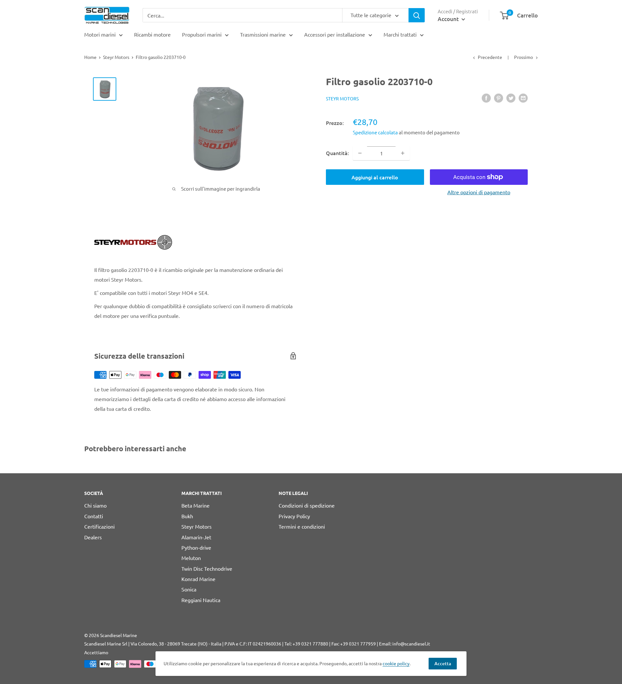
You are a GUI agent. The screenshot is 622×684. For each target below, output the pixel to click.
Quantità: (337, 152)
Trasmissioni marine (263, 34)
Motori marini (100, 34)
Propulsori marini (202, 34)
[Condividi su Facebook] (486, 98)
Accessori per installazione (334, 34)
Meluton (191, 558)
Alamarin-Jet (196, 537)
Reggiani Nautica (200, 600)
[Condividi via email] (523, 98)
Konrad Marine (198, 579)
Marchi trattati (400, 34)
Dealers (93, 537)
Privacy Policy (294, 516)
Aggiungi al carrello (374, 177)
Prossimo (523, 57)
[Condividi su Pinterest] (498, 98)
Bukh (187, 516)
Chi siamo (95, 505)
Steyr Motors (116, 57)
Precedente (490, 57)
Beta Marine (195, 505)
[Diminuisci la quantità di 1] (360, 153)
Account (449, 19)
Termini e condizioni (302, 526)
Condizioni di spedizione (307, 505)
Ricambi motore (152, 34)
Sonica (188, 589)
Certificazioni (99, 526)
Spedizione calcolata (376, 132)
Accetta (442, 663)
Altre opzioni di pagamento (478, 192)
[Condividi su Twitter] (510, 98)
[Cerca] (417, 15)
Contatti (93, 516)
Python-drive (196, 547)
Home (90, 57)
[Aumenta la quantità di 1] (402, 153)
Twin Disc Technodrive (206, 568)
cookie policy (396, 663)
